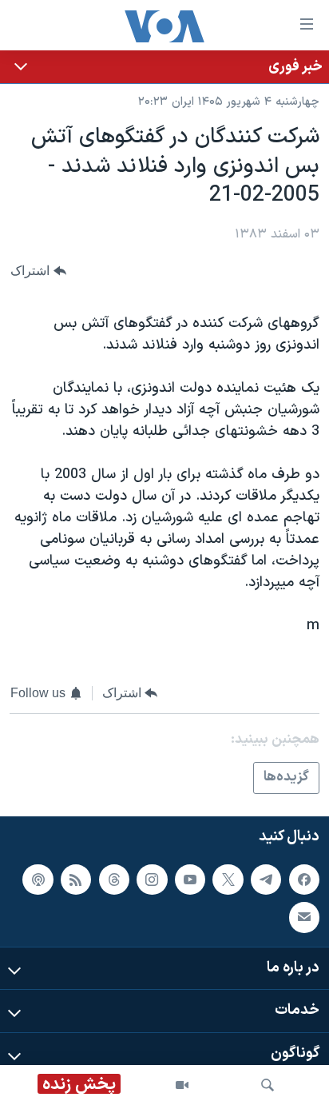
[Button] (38, 270)
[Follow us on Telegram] (266, 879)
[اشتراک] (304, 917)
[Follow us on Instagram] (152, 879)
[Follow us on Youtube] (190, 879)
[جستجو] (267, 1085)
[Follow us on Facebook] (304, 879)
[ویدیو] (182, 1085)
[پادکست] (37, 879)
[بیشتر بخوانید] (164, 66)
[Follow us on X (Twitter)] (227, 879)
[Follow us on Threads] (114, 879)
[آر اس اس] (76, 879)
